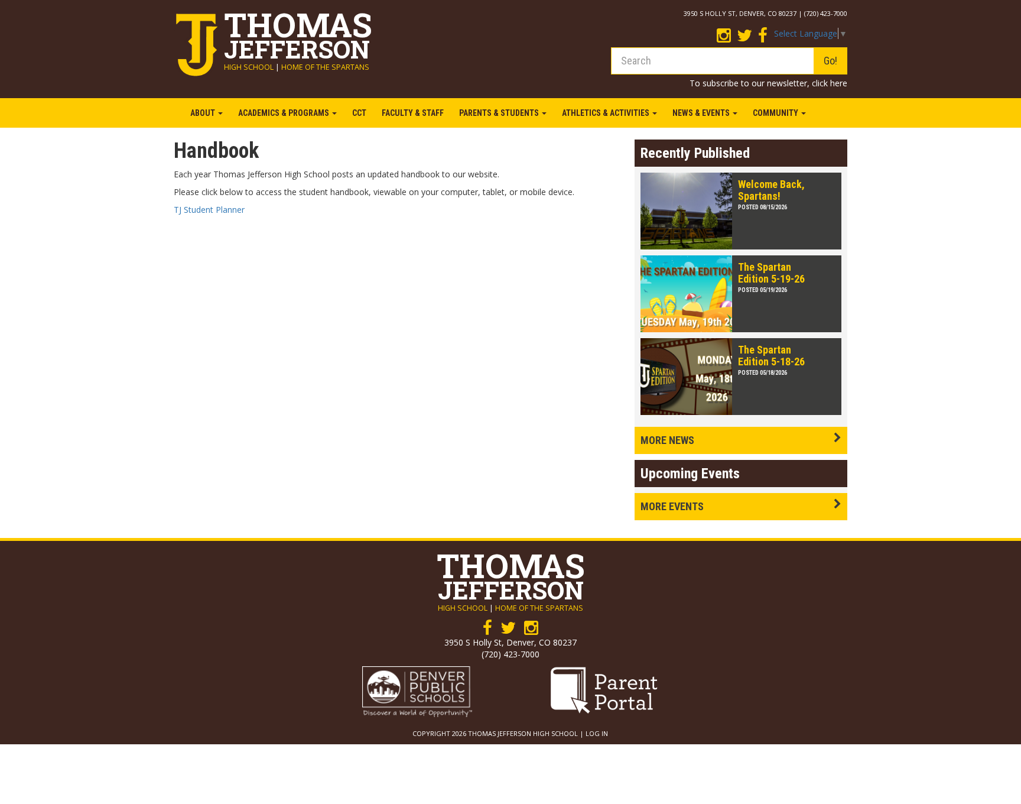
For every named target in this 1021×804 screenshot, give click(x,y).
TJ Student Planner (209, 209)
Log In (597, 733)
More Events (672, 506)
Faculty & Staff (413, 113)
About (203, 113)
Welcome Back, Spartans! (771, 190)
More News (667, 440)
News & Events (701, 113)
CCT (359, 113)
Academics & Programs (284, 113)
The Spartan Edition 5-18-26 (771, 355)
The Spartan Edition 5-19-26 (771, 273)
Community (776, 113)
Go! (830, 60)
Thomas (298, 31)
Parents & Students (500, 113)
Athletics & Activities (606, 113)
